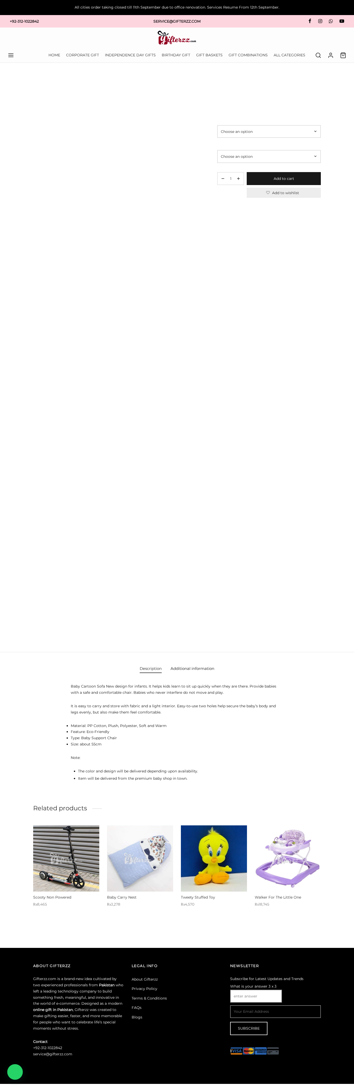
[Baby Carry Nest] (140, 858)
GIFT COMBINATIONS (248, 55)
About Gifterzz (145, 979)
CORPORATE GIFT (82, 55)
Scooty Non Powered (52, 897)
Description (151, 668)
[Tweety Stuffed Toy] (214, 858)
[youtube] (341, 21)
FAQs (136, 1007)
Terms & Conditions (149, 998)
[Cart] (343, 55)
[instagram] (320, 21)
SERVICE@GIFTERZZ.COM (177, 21)
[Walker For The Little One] (288, 858)
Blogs (137, 1017)
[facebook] (309, 21)
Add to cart (284, 178)
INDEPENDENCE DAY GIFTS (130, 55)
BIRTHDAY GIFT (176, 55)
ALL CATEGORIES (289, 55)
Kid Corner (239, 85)
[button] (15, 1072)
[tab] (151, 668)
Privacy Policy (144, 988)
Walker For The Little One (278, 897)
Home (222, 85)
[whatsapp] (331, 21)
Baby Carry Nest (122, 897)
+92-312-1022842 (24, 21)
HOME (54, 55)
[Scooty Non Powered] (66, 858)
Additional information (192, 668)
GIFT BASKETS (209, 55)
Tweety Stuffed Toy (198, 897)
